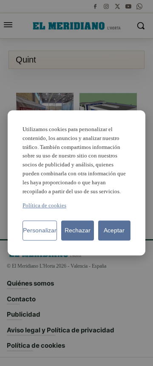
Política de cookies (44, 206)
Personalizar (40, 230)
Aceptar (114, 230)
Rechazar (78, 230)
